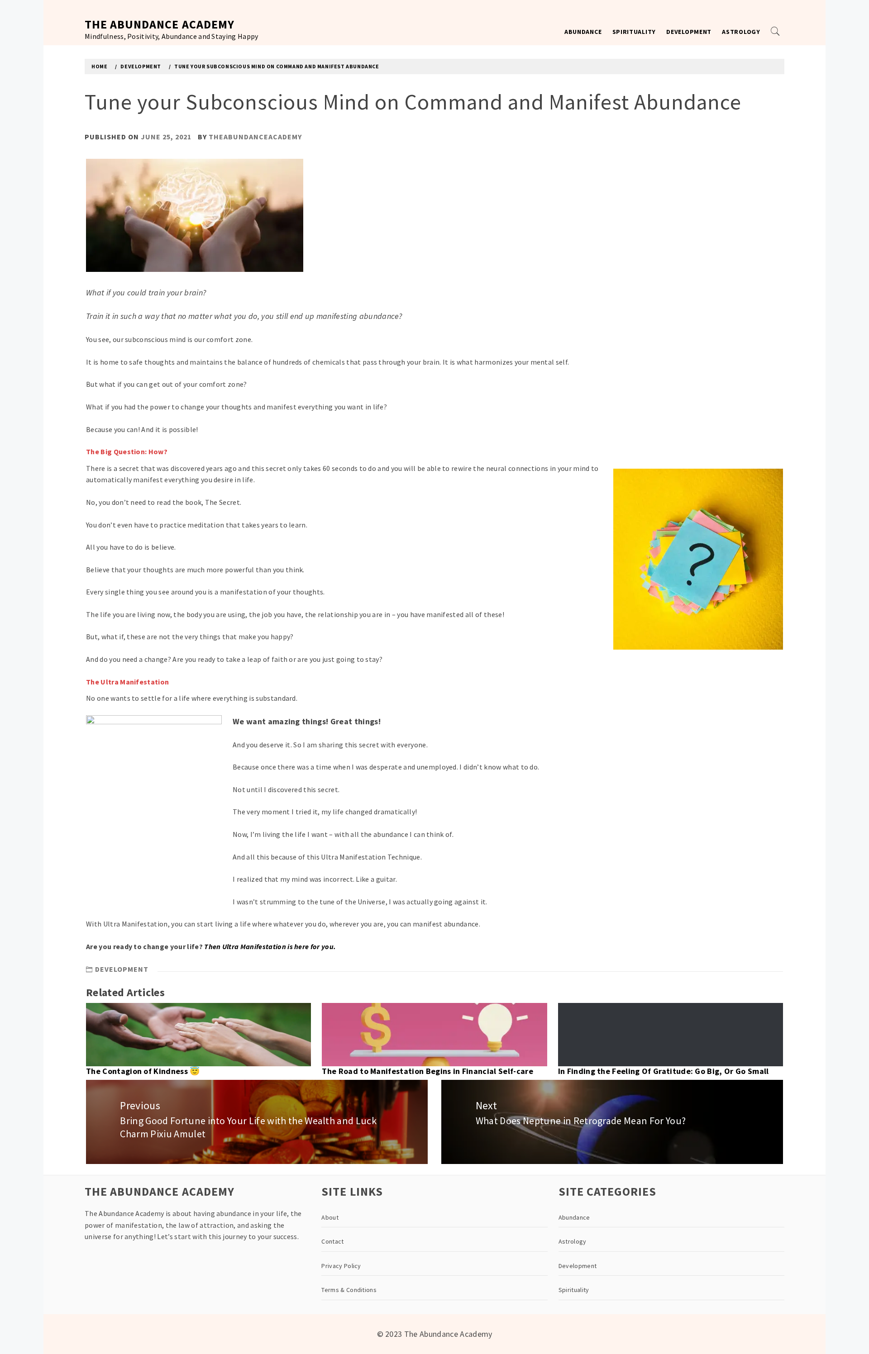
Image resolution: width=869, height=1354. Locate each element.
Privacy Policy (341, 1266)
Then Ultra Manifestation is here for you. (270, 946)
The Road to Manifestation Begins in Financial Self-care (427, 1071)
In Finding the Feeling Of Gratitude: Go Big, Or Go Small (663, 1071)
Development (688, 32)
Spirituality (634, 32)
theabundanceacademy (255, 136)
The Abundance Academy (159, 24)
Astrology (741, 32)
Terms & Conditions (349, 1290)
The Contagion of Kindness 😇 (143, 1071)
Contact (332, 1241)
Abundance (583, 32)
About (330, 1217)
